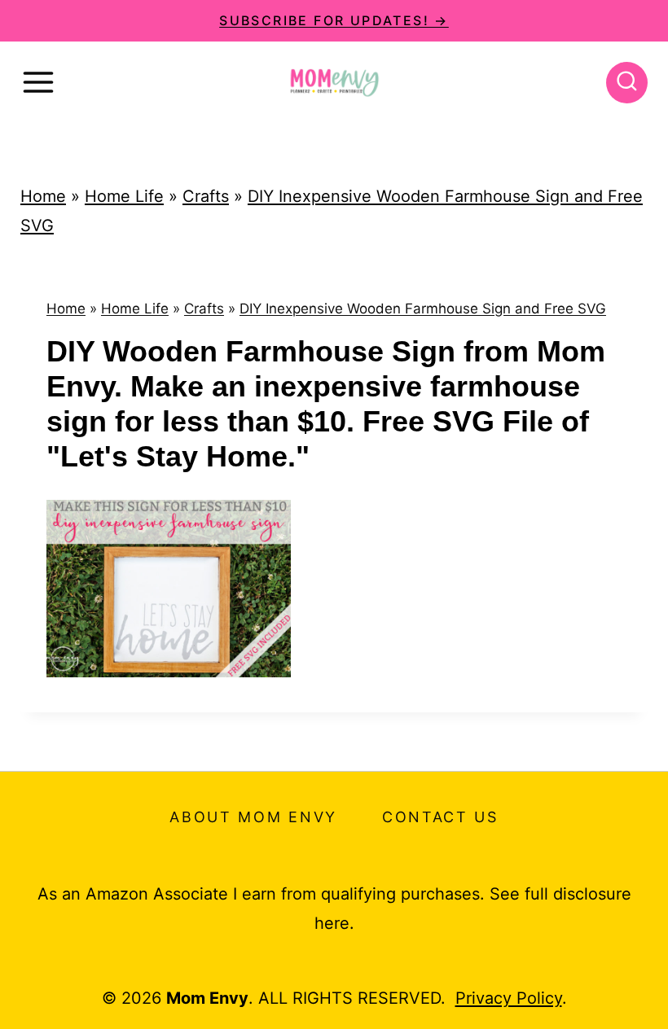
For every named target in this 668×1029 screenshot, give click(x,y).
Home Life (124, 196)
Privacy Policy (508, 998)
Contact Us (440, 816)
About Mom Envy (253, 816)
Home (43, 196)
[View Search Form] (627, 82)
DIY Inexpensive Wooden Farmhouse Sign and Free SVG (423, 308)
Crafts (205, 196)
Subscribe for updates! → (334, 20)
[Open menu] (38, 82)
